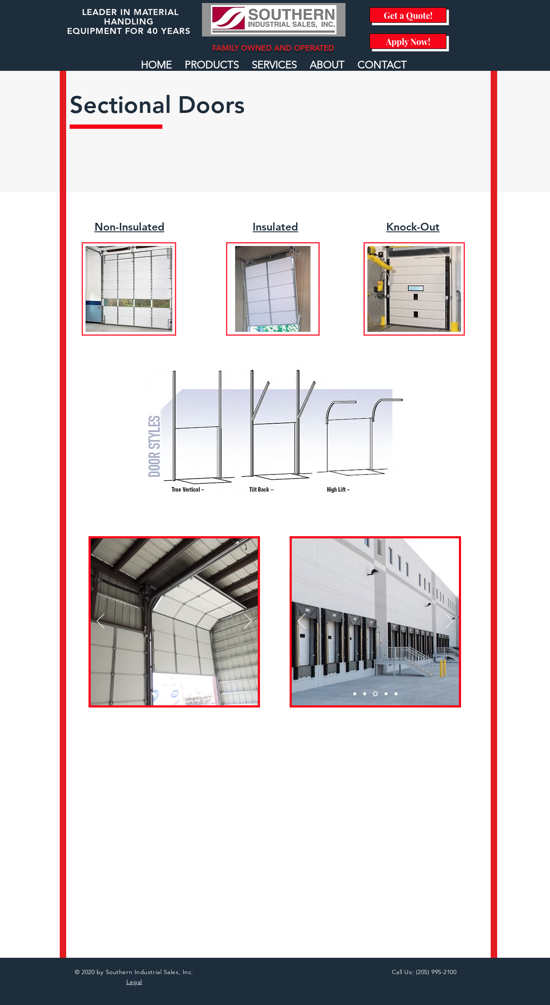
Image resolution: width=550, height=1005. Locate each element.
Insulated (275, 226)
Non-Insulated (130, 226)
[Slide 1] (153, 693)
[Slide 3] (174, 694)
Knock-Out (413, 226)
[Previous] (100, 621)
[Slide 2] (163, 693)
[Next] (248, 621)
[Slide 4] (184, 693)
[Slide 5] (194, 693)
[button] (211, 65)
